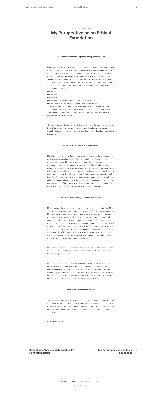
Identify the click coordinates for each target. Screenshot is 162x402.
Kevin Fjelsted (81, 7)
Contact (52, 7)
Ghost (86, 386)
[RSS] (135, 7)
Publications (42, 7)
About (33, 7)
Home (27, 7)
